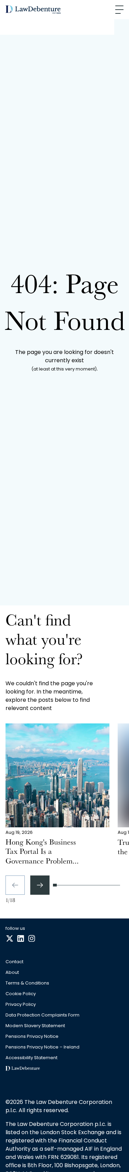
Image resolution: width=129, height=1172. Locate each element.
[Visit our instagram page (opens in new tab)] (32, 939)
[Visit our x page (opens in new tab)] (10, 939)
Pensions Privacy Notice (32, 1036)
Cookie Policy (21, 994)
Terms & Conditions (27, 983)
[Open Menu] (119, 10)
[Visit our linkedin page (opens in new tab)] (21, 939)
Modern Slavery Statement (35, 1026)
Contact (14, 962)
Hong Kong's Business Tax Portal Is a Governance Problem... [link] (42, 852)
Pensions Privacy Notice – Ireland (42, 1047)
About (12, 972)
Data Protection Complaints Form (42, 1015)
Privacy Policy (21, 1004)
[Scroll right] (40, 885)
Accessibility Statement (31, 1058)
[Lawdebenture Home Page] (33, 10)
